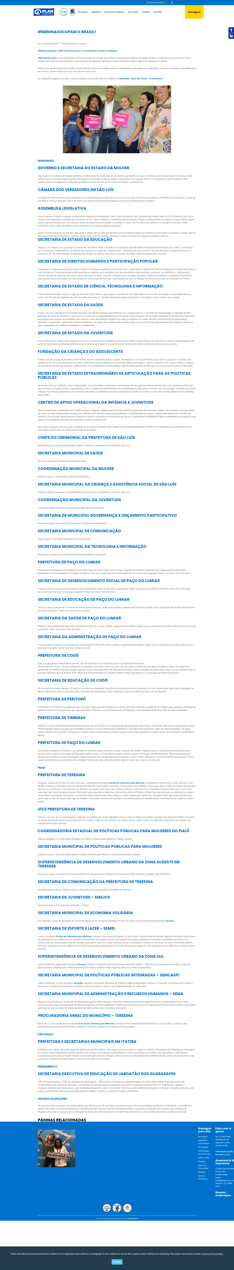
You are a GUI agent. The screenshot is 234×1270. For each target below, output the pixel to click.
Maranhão (124, 78)
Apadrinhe (96, 12)
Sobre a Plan (203, 1158)
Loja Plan (158, 12)
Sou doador (133, 12)
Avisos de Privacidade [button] (212, 1254)
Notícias (201, 1172)
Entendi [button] (117, 1262)
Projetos (146, 12)
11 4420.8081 (179, 3)
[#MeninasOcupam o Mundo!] (56, 1148)
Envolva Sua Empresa (114, 12)
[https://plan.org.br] (44, 12)
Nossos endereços (223, 1193)
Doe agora (194, 12)
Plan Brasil (83, 12)
